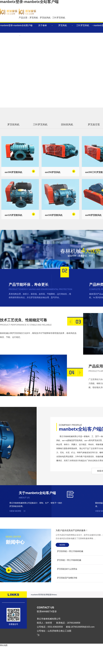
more (62, 545)
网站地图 (4, 645)
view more (15, 511)
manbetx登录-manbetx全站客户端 (16, 25)
